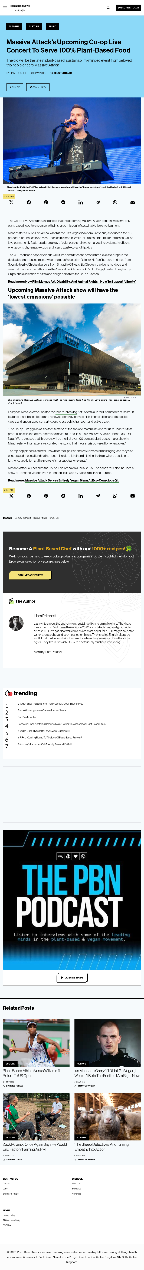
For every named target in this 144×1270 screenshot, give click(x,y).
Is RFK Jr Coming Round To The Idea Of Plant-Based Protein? (50, 737)
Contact (7, 1183)
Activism (14, 26)
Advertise (76, 1193)
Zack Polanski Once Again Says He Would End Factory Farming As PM (35, 1147)
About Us (76, 1183)
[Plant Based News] (5, 8)
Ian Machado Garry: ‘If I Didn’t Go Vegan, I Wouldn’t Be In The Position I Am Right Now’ (107, 1073)
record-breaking (66, 412)
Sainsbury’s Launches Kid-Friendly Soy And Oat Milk (45, 744)
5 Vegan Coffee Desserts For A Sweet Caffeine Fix (44, 730)
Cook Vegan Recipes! (30, 575)
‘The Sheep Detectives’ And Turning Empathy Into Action (101, 1147)
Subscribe (76, 1188)
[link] (19, 10)
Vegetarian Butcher (78, 260)
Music (52, 26)
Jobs (5, 1188)
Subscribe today (128, 7)
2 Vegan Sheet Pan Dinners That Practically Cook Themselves (50, 703)
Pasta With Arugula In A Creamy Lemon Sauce (42, 710)
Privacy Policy (9, 1215)
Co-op (18, 221)
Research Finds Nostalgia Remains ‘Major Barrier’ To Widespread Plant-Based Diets (62, 724)
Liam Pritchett (19, 73)
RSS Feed (7, 1225)
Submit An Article (11, 1193)
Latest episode (74, 977)
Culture (34, 26)
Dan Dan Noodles (27, 717)
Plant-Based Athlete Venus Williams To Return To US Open (32, 1073)
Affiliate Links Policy (12, 1220)
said (85, 434)
